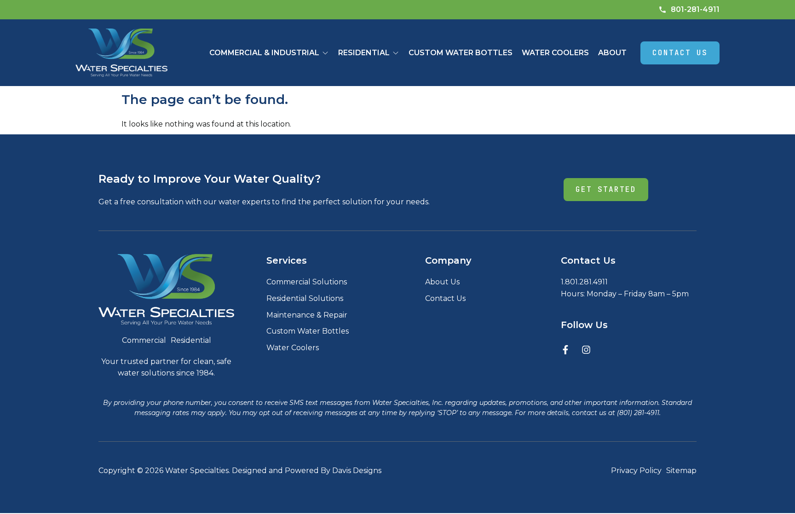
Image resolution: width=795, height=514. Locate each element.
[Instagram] (586, 350)
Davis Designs (356, 470)
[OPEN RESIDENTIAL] (395, 53)
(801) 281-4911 (638, 413)
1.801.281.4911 (584, 281)
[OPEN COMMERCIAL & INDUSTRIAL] (325, 53)
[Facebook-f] (565, 350)
